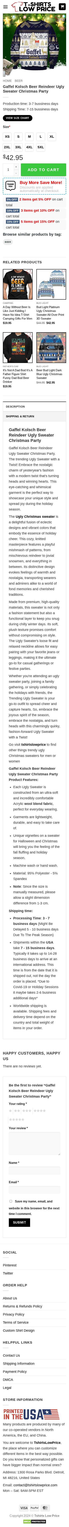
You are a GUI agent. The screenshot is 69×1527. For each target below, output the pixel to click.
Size (6, 126)
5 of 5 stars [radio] (16, 1120)
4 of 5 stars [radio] (39, 1111)
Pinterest (9, 1265)
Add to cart (43, 169)
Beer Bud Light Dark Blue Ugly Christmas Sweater (49, 374)
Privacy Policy (13, 1314)
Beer (19, 80)
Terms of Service (16, 1322)
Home (7, 80)
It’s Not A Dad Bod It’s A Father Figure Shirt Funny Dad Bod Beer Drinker (17, 376)
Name (14, 1162)
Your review (18, 1128)
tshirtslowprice (33, 745)
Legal (7, 1388)
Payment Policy (15, 1372)
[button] (5, 7)
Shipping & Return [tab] (20, 416)
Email (14, 1182)
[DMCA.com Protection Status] (34, 1521)
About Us (10, 1298)
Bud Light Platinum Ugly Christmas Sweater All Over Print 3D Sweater (50, 312)
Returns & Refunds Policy (22, 1306)
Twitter (8, 1273)
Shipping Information (18, 1363)
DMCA (8, 1380)
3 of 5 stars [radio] (26, 1111)
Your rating (18, 1103)
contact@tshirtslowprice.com (35, 1485)
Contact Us (11, 1355)
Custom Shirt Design (18, 1330)
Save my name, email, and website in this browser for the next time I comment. (34, 1207)
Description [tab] (15, 406)
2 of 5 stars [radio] (16, 1111)
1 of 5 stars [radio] (10, 1111)
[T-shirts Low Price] (33, 7)
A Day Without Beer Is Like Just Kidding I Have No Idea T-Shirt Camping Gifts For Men (17, 312)
